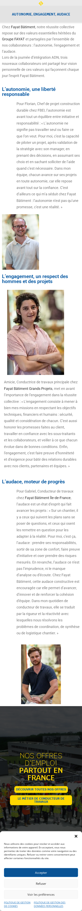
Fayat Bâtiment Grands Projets (28, 388)
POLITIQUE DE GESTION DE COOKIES (17, 904)
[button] (76, 836)
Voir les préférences (41, 894)
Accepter (41, 873)
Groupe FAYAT (13, 39)
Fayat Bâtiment (23, 27)
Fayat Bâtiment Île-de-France (48, 498)
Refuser (41, 884)
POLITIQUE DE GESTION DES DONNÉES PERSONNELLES (49, 904)
